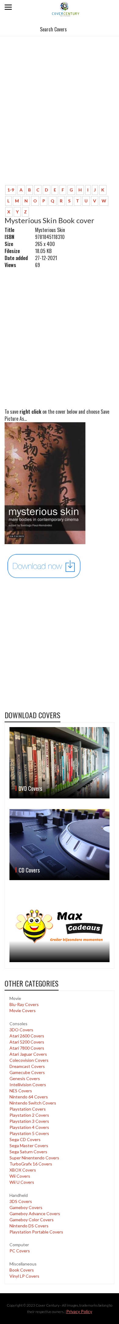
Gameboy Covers (25, 1207)
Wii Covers (19, 1176)
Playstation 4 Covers (29, 1127)
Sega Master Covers (28, 1145)
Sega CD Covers (25, 1139)
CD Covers (29, 870)
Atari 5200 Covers (26, 1041)
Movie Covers (22, 1010)
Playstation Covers (27, 1109)
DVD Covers (30, 788)
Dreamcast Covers (27, 1066)
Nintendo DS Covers (29, 1225)
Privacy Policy (79, 1311)
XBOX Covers (22, 1169)
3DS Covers (20, 1201)
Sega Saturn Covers (28, 1151)
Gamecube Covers (27, 1072)
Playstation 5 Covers (29, 1133)
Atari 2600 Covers (26, 1035)
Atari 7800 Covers (26, 1048)
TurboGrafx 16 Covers (30, 1163)
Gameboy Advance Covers (34, 1213)
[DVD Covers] (59, 762)
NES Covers (20, 1090)
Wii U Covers (21, 1182)
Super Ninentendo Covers (34, 1157)
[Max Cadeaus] (59, 926)
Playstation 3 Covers (29, 1121)
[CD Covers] (59, 844)
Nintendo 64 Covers (28, 1096)
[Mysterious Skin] (44, 565)
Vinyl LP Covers (24, 1276)
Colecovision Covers (29, 1060)
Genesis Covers (24, 1078)
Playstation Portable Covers (36, 1231)
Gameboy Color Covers (31, 1219)
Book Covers (21, 1269)
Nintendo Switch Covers (32, 1102)
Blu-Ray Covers (24, 1004)
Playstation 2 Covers (29, 1115)
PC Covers (19, 1250)
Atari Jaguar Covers (28, 1054)
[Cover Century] (66, 8)
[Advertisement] (59, 118)
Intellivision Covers (27, 1084)
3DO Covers (21, 1029)
